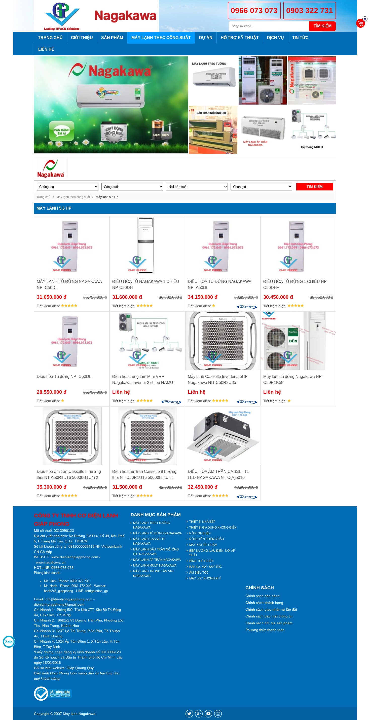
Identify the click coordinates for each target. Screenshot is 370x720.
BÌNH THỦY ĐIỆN (201, 561)
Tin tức (300, 38)
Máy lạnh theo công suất (161, 38)
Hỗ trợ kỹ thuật (240, 38)
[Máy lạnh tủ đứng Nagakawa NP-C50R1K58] (298, 341)
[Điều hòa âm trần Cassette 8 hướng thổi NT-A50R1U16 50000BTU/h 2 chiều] (71, 436)
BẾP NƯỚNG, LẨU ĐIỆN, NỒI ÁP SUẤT (212, 553)
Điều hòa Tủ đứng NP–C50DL (64, 376)
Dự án (205, 38)
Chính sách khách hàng (264, 603)
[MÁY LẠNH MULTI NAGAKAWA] (312, 130)
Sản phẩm (112, 38)
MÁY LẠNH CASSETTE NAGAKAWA (149, 541)
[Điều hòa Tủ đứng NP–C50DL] (71, 341)
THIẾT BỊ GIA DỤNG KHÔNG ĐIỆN (213, 527)
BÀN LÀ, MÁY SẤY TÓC (205, 567)
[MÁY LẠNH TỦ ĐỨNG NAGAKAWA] (263, 80)
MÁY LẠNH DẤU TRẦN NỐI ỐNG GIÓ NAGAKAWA (156, 552)
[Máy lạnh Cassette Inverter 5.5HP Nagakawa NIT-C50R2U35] (222, 341)
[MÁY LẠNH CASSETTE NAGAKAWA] (312, 80)
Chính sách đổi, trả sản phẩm (268, 623)
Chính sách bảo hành (262, 596)
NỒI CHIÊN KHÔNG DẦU (206, 539)
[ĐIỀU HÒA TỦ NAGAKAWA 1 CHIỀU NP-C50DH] (147, 245)
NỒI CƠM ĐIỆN (200, 533)
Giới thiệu (82, 38)
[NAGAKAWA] (51, 168)
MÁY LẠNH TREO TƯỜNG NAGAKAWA (151, 525)
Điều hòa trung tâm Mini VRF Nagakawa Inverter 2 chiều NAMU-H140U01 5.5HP (143, 380)
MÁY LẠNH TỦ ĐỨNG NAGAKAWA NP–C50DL (69, 284)
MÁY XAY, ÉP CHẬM (203, 545)
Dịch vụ (275, 38)
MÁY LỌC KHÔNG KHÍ (204, 578)
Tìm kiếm (322, 26)
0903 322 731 (309, 10)
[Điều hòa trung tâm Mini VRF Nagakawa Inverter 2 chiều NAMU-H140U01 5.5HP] (147, 341)
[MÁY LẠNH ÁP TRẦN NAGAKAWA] (263, 130)
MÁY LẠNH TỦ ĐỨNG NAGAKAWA (157, 533)
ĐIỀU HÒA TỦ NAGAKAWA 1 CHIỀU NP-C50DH (145, 284)
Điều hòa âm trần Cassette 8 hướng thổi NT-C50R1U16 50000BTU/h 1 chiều (144, 475)
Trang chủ (50, 38)
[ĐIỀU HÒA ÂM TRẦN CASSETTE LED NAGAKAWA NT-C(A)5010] (222, 436)
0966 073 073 (254, 10)
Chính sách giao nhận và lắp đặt (271, 609)
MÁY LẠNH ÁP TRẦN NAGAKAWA (157, 560)
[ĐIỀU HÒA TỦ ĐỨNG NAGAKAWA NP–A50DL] (222, 245)
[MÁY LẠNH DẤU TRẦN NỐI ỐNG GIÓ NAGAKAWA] (213, 130)
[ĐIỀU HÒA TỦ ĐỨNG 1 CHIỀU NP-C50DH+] (298, 245)
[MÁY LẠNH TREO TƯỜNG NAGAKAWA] (213, 80)
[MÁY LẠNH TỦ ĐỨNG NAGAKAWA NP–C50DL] (71, 245)
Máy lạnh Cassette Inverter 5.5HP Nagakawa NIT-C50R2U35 (218, 379)
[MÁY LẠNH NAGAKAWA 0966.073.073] (63, 16)
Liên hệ (46, 49)
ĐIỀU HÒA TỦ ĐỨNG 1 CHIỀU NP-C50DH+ (295, 284)
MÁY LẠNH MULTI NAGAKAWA (154, 565)
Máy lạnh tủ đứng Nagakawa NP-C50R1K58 (293, 379)
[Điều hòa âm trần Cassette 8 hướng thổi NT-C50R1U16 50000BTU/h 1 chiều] (147, 436)
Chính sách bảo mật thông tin (268, 616)
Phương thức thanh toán (264, 630)
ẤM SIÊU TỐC (199, 572)
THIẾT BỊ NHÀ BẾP (202, 521)
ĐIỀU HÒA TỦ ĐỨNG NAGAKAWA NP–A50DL (219, 284)
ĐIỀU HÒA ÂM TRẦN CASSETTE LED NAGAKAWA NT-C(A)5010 (218, 474)
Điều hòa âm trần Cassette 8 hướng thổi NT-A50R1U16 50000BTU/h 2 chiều (69, 475)
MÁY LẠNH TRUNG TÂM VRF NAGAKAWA (153, 574)
